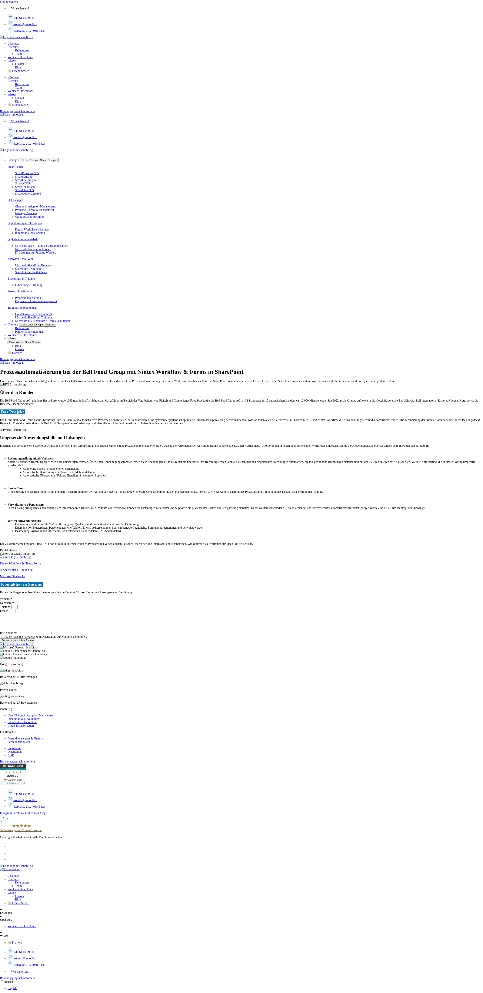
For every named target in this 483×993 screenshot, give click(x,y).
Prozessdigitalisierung (20, 291)
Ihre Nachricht (9, 633)
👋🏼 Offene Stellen (18, 70)
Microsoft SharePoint (20, 259)
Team (18, 53)
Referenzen (22, 50)
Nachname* (7, 602)
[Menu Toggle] (1, 154)
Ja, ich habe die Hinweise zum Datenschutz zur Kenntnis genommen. (46, 636)
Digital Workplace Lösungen (25, 223)
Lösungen (13, 43)
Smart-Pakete (15, 166)
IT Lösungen (15, 200)
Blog (18, 67)
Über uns (13, 47)
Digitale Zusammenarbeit (23, 239)
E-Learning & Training (21, 278)
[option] (245, 988)
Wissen (12, 60)
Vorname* (6, 599)
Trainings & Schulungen (22, 307)
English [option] (12, 988)
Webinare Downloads (20, 57)
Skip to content (9, 1)
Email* (4, 610)
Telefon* (5, 606)
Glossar (19, 64)
